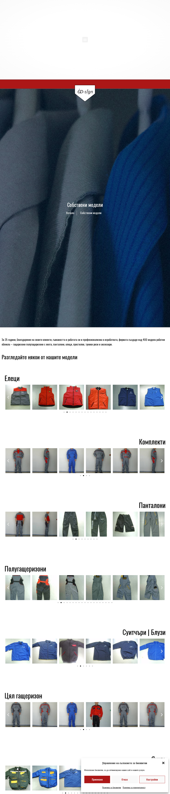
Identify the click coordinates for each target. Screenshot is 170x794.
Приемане (97, 779)
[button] (163, 763)
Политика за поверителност (134, 787)
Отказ (125, 779)
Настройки (152, 779)
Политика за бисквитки (111, 787)
